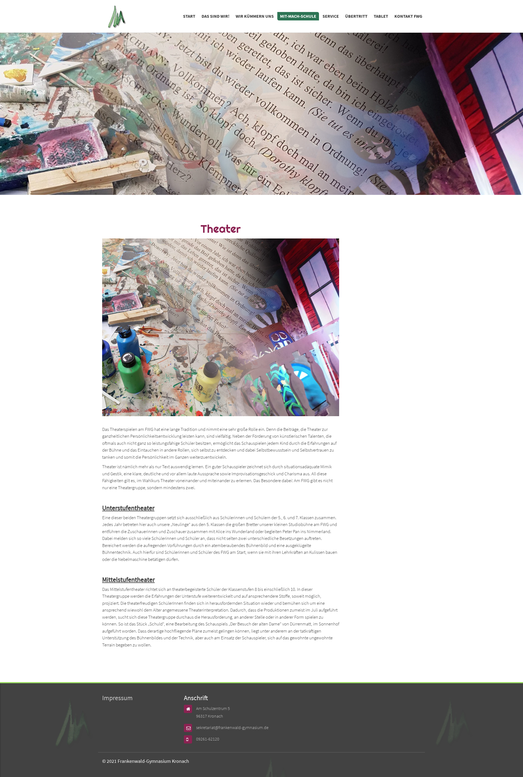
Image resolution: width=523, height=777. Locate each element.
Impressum (117, 698)
